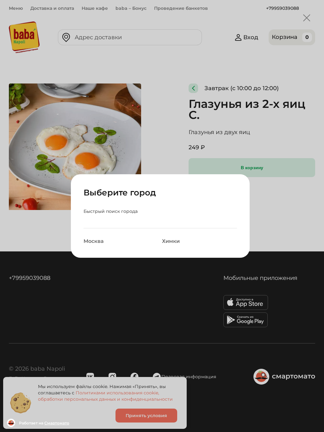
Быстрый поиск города (111, 211)
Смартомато (56, 423)
